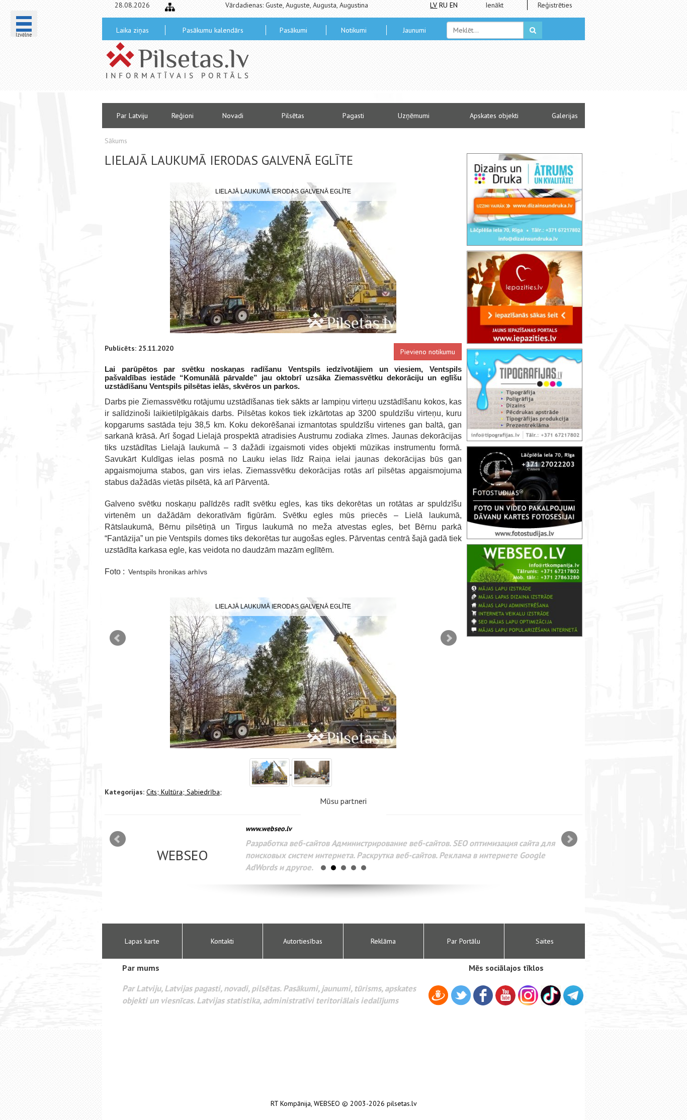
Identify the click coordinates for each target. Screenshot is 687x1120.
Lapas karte (142, 941)
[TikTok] (551, 995)
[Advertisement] (416, 75)
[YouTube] (505, 995)
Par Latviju (132, 115)
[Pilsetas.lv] (183, 60)
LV (433, 5)
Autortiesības (302, 941)
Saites (545, 941)
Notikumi (354, 30)
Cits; (153, 791)
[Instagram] (528, 995)
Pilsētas (293, 115)
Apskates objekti (494, 115)
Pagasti (353, 115)
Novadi (232, 115)
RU (443, 5)
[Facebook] (483, 997)
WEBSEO (327, 1103)
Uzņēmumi (414, 115)
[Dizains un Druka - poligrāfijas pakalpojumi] (524, 199)
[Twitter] (461, 997)
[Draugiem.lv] (438, 997)
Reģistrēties (555, 5)
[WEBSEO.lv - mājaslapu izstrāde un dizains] (524, 590)
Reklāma (383, 941)
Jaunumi (414, 30)
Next (449, 638)
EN (454, 5)
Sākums (116, 140)
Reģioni (182, 115)
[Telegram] (573, 995)
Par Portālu (463, 941)
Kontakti (222, 941)
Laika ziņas (132, 30)
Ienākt (494, 5)
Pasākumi (293, 30)
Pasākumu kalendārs (213, 30)
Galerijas (565, 115)
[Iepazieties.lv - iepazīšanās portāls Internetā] (524, 297)
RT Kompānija (291, 1103)
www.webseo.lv (268, 828)
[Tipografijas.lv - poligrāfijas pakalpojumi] (524, 395)
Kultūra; (174, 791)
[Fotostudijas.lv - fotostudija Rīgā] (524, 492)
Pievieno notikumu (427, 351)
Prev (118, 638)
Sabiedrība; (204, 791)
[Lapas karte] (170, 7)
